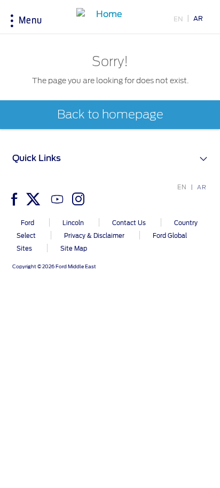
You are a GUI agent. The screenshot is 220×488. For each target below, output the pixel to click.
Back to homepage (110, 115)
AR (198, 18)
